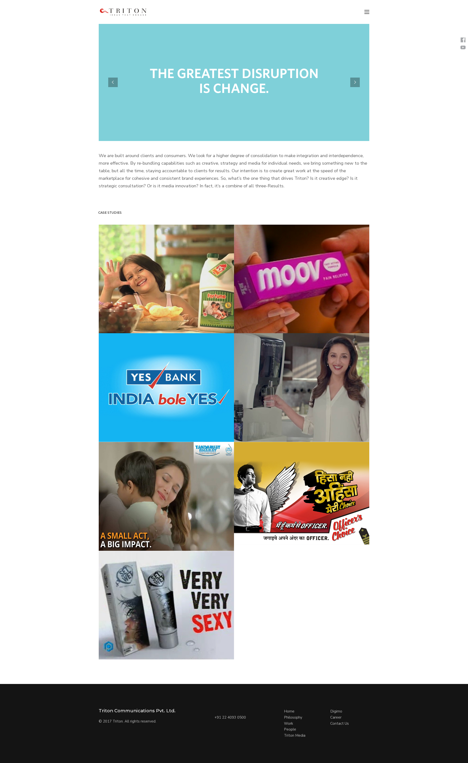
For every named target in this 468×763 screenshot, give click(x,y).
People (290, 729)
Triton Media (294, 735)
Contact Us (339, 723)
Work (288, 723)
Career (335, 717)
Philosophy (293, 717)
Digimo (336, 711)
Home (289, 711)
